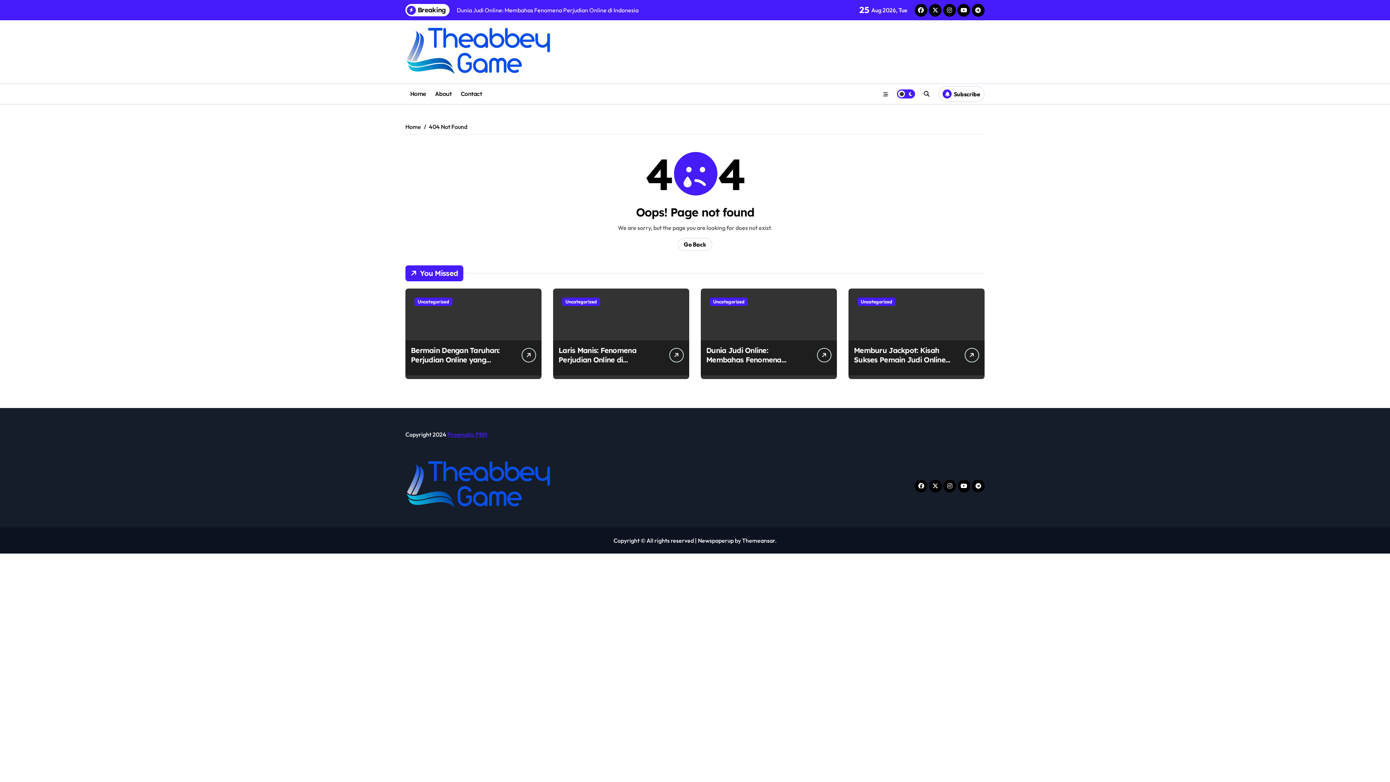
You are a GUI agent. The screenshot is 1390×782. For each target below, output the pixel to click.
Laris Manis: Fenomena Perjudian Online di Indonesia (597, 360)
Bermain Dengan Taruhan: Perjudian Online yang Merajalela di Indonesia (455, 360)
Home (418, 93)
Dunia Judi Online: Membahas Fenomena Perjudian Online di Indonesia (744, 364)
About (443, 93)
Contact (471, 93)
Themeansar (758, 540)
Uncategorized (433, 301)
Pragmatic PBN (467, 434)
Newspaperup (716, 540)
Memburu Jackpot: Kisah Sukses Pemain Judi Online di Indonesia (899, 360)
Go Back (695, 244)
